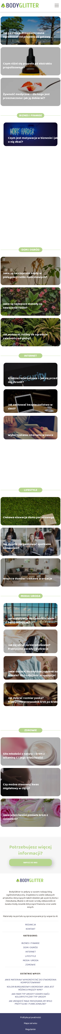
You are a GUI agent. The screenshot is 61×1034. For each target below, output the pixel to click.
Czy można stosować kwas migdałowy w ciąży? (21, 786)
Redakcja (30, 925)
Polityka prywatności (30, 1017)
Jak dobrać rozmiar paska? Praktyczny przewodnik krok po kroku (33, 700)
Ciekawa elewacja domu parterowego (28, 517)
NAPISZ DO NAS (30, 862)
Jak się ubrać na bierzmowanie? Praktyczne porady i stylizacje (29, 647)
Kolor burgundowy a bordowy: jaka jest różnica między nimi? (30, 988)
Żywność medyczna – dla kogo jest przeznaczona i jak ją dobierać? (26, 96)
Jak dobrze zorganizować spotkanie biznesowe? (27, 546)
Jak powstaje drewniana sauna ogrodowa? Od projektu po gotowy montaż (26, 35)
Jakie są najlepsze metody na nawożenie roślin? (22, 306)
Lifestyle (30, 490)
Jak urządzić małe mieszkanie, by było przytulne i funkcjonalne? (30, 1002)
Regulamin (30, 1029)
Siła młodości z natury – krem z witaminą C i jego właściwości (24, 756)
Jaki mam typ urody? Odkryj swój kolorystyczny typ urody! (30, 995)
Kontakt (30, 929)
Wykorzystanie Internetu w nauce (30, 435)
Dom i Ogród (30, 249)
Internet (30, 355)
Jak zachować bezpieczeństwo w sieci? (30, 406)
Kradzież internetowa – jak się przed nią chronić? (32, 380)
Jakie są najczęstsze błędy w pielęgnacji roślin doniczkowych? (25, 275)
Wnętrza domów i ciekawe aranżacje (27, 579)
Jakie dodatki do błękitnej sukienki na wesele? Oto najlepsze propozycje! (33, 673)
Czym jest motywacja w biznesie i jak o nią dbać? (33, 140)
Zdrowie (30, 730)
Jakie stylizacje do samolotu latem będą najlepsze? (31, 620)
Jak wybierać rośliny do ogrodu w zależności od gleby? (25, 336)
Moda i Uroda (30, 596)
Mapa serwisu (30, 1023)
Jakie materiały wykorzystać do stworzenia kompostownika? (30, 981)
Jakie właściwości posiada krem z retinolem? (25, 817)
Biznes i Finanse (30, 115)
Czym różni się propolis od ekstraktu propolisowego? (27, 65)
